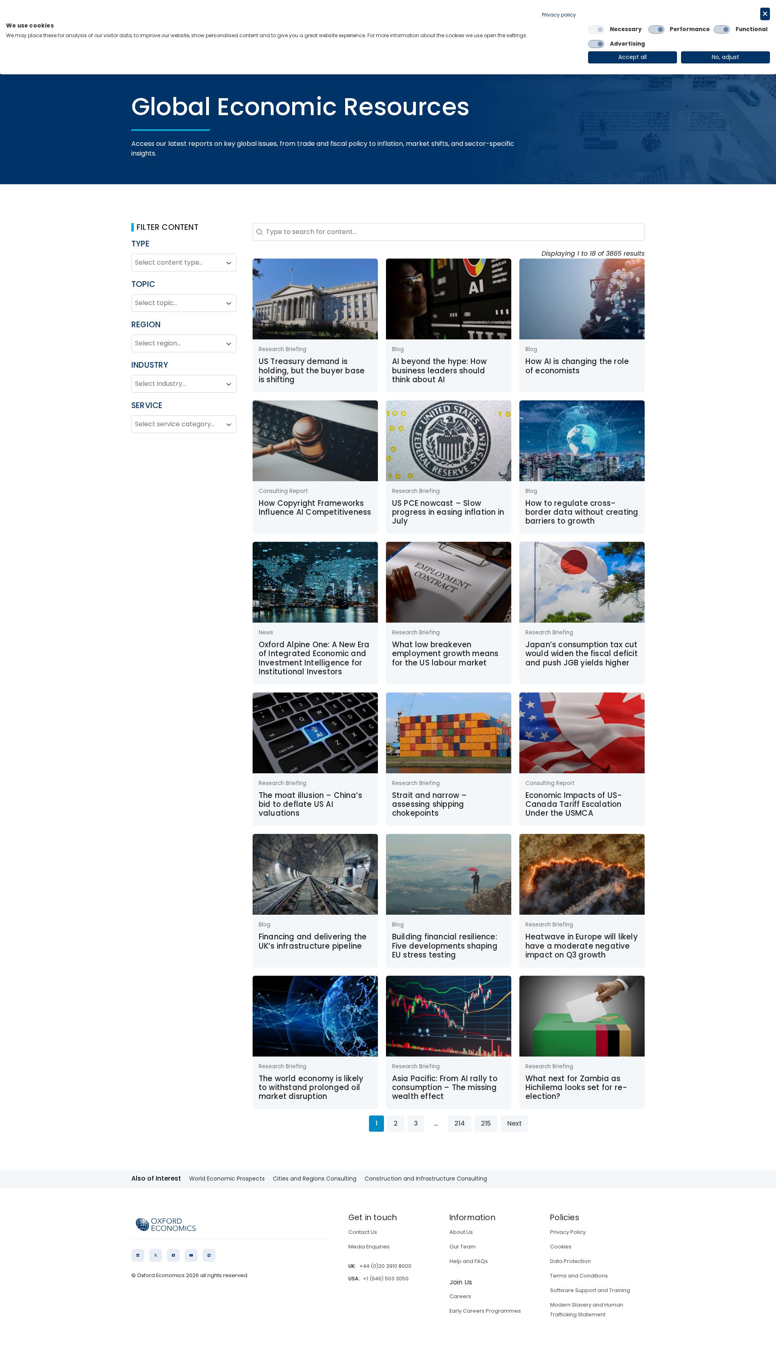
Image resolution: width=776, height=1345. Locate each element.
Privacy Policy (568, 1232)
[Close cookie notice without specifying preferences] (765, 14)
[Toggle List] (228, 263)
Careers (460, 1296)
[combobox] (176, 263)
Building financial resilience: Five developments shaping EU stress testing (445, 945)
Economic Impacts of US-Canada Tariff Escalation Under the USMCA (573, 804)
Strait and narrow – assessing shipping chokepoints (429, 804)
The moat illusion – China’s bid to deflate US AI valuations (310, 804)
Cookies (560, 1246)
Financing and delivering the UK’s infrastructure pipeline (313, 941)
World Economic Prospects (227, 1179)
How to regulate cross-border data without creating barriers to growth (582, 512)
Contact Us (362, 1232)
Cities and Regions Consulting (314, 1179)
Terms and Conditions (579, 1275)
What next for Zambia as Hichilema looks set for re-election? (576, 1087)
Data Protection (570, 1261)
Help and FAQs (468, 1261)
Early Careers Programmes (485, 1310)
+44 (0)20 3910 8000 (385, 1266)
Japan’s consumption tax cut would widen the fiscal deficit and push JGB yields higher (581, 653)
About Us (461, 1232)
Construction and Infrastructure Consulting (426, 1179)
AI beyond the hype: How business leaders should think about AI (439, 370)
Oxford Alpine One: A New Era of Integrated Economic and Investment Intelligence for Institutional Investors (314, 658)
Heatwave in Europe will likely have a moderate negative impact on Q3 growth (581, 945)
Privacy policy (559, 14)
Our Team (462, 1246)
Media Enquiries (369, 1246)
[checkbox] (596, 29)
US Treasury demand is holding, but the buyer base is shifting (312, 370)
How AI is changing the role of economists (577, 366)
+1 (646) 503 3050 (386, 1278)
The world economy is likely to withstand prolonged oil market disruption (311, 1087)
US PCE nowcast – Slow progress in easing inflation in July (448, 512)
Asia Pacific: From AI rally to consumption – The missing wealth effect (445, 1087)
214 (459, 1123)
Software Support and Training (590, 1290)
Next (514, 1123)
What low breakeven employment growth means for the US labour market (445, 653)
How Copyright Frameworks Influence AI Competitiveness (315, 508)
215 (486, 1123)
